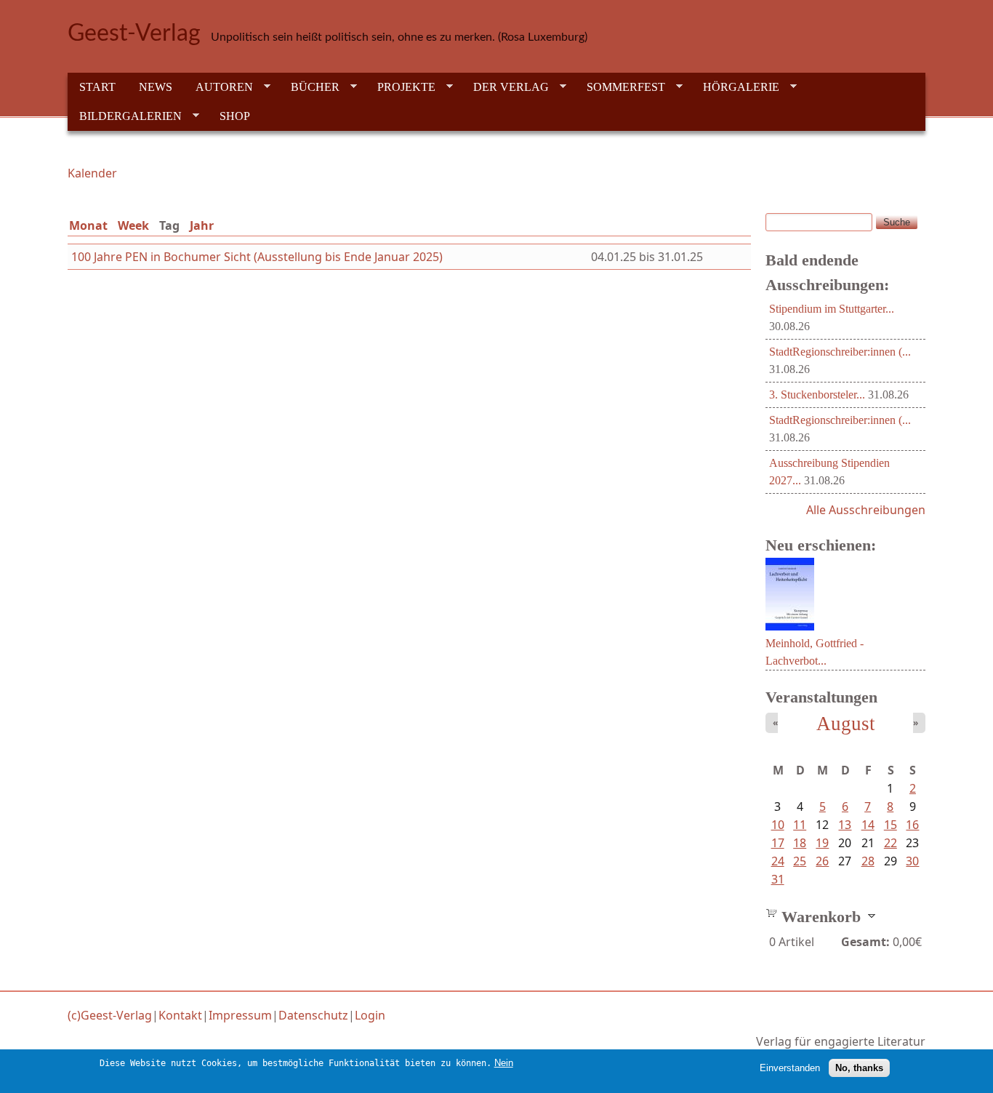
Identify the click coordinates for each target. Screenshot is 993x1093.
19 (822, 843)
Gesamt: (865, 942)
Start (97, 87)
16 (912, 825)
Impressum (240, 1015)
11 (799, 825)
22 (890, 843)
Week (133, 225)
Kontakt (180, 1015)
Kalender (92, 173)
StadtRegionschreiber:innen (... (840, 351)
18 (799, 843)
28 (868, 861)
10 (777, 825)
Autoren (218, 87)
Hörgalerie (735, 87)
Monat (88, 225)
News (155, 87)
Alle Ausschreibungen (865, 510)
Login (370, 1015)
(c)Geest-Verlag (110, 1015)
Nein (503, 1062)
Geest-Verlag (134, 33)
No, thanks (859, 1067)
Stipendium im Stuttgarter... (831, 309)
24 (777, 861)
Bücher (309, 87)
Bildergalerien (125, 116)
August (845, 723)
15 (890, 825)
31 (777, 879)
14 (868, 825)
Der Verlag (505, 87)
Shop (235, 116)
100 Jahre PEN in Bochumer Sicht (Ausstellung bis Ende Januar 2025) (257, 257)
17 (777, 843)
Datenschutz (313, 1015)
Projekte (400, 87)
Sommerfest (620, 87)
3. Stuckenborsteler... (817, 394)
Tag (172, 225)
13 (844, 825)
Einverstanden (790, 1067)
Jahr (202, 225)
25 (799, 861)
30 (912, 861)
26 (822, 861)
